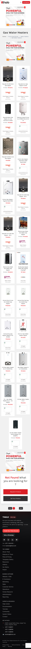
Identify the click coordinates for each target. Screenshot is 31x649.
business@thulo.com (11, 545)
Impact (5, 569)
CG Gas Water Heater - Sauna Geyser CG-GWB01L (15, 434)
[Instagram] (8, 539)
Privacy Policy (6, 644)
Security (10, 646)
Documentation (7, 606)
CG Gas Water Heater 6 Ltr (23, 400)
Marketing (6, 581)
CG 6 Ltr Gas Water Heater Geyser (23, 334)
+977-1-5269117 (9, 627)
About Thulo (6, 552)
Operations (6, 589)
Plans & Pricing (7, 557)
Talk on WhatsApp (9, 535)
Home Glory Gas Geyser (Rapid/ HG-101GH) (7, 335)
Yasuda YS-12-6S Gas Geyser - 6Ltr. (8, 234)
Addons (5, 564)
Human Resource (8, 592)
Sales (4, 584)
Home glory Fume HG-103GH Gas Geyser (8, 302)
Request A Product (15, 492)
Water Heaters (25, 36)
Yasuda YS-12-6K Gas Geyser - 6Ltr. (23, 195)
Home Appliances (13, 36)
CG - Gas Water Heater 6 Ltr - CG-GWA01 (8, 400)
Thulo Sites (23, 280)
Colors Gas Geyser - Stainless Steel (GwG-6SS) (23, 160)
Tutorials (5, 609)
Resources (6, 562)
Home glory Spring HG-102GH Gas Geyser (23, 302)
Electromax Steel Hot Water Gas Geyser (8, 268)
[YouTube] (16, 539)
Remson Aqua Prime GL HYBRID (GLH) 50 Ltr (23, 119)
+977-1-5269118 (9, 629)
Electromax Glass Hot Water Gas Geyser (23, 233)
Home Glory (7, 314)
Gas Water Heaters (17, 38)
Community (6, 611)
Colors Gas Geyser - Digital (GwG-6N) (7, 200)
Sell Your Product (15, 498)
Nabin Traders (23, 245)
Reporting (6, 597)
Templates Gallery (8, 559)
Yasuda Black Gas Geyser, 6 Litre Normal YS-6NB (8, 119)
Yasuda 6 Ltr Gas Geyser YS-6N (23, 84)
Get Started (26, 2)
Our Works (6, 567)
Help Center (6, 604)
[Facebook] (4, 539)
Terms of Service (16, 644)
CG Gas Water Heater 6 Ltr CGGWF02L (8, 368)
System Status (7, 614)
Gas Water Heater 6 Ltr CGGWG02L (23, 368)
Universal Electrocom (23, 131)
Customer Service (8, 587)
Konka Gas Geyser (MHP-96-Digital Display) (23, 268)
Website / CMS (7, 576)
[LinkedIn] (12, 539)
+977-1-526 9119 (9, 543)
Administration (7, 594)
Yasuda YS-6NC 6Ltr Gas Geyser (8, 84)
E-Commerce (6, 579)
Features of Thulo (8, 554)
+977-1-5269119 (9, 631)
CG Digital (23, 346)
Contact (5, 616)
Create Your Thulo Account (11, 530)
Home (4, 36)
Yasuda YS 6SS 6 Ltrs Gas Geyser (8, 157)
